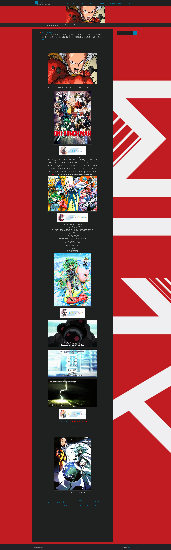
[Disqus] (72, 523)
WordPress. (134, 547)
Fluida (129, 547)
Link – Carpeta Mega (62, 421)
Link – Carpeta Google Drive (71, 427)
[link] (134, 3)
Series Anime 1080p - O (48, 24)
